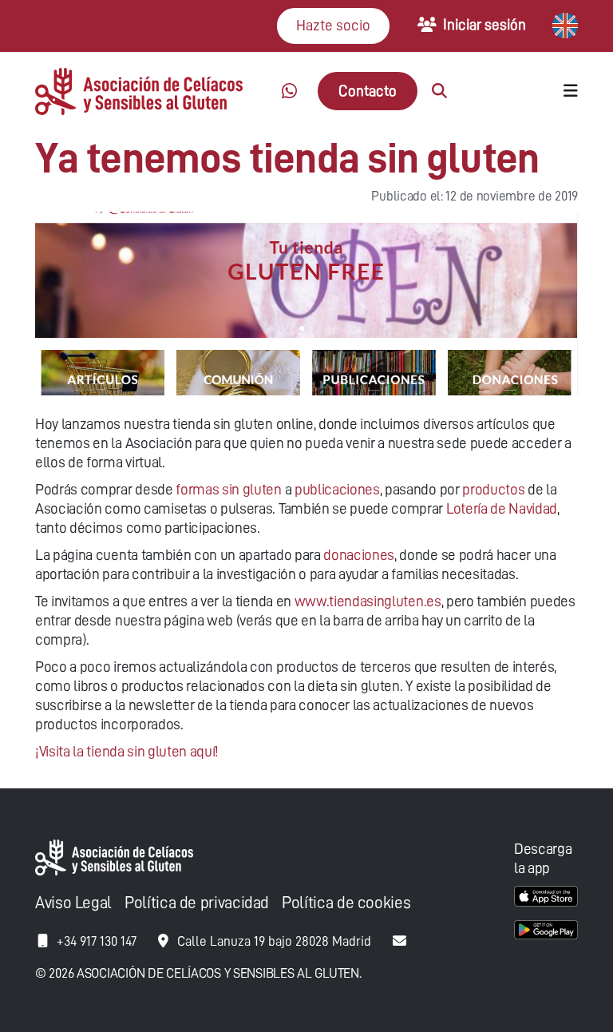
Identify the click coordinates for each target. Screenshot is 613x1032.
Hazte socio (333, 25)
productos (493, 489)
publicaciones (337, 489)
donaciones (358, 554)
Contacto (367, 90)
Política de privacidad (197, 903)
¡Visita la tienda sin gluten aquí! (127, 751)
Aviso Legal (73, 903)
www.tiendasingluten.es (368, 601)
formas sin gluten (229, 489)
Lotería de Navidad (501, 508)
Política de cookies (346, 903)
